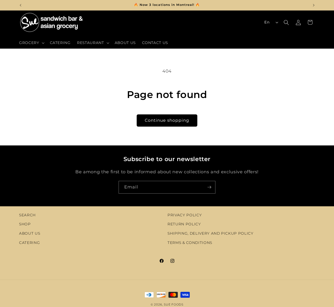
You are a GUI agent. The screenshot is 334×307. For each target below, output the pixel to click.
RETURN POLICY (184, 224)
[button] (31, 42)
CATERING (29, 242)
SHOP (25, 224)
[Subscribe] (209, 187)
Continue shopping (167, 120)
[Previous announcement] (20, 5)
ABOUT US (29, 233)
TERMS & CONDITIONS (189, 242)
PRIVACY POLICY (184, 215)
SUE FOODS (173, 304)
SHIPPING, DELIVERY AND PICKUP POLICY (210, 233)
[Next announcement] (313, 5)
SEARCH (27, 215)
